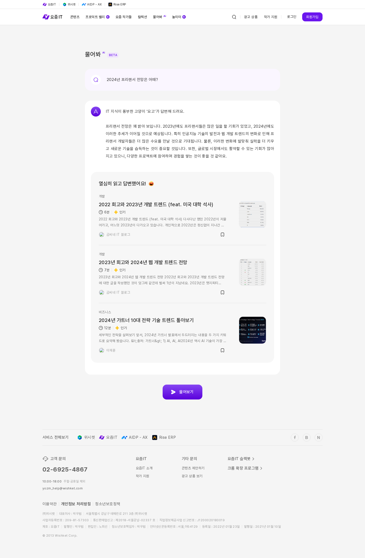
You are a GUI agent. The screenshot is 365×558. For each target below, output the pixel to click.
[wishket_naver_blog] (319, 437)
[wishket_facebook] (295, 437)
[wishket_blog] (307, 437)
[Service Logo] (52, 16)
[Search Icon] (234, 17)
